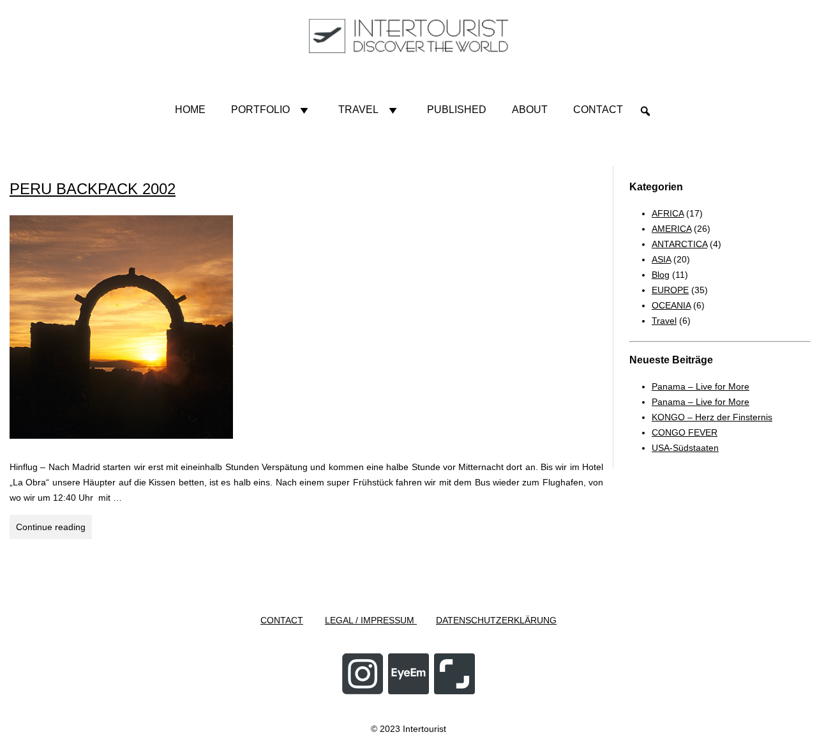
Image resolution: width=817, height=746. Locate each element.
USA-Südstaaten (685, 448)
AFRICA (668, 213)
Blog (661, 275)
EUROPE (670, 290)
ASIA (661, 259)
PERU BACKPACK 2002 (93, 188)
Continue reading (54, 530)
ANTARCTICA (679, 244)
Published (456, 109)
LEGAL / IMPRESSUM (371, 620)
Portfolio (260, 109)
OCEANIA (671, 305)
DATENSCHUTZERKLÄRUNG (496, 620)
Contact (598, 109)
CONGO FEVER (684, 432)
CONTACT (281, 620)
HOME (190, 109)
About (530, 109)
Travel (358, 109)
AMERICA (671, 229)
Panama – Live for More (700, 386)
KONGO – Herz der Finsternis (712, 417)
